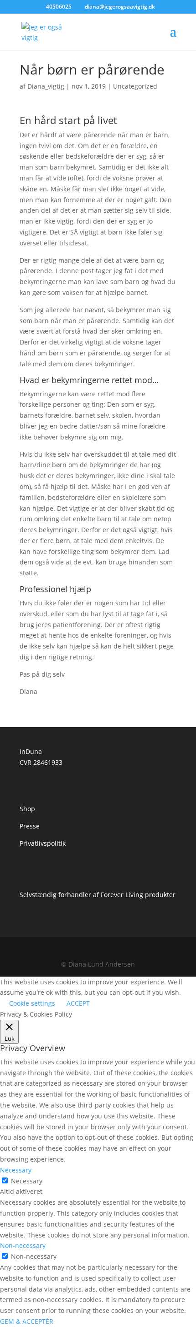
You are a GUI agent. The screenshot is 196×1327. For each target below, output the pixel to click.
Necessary (26, 1181)
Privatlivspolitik (43, 843)
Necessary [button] (15, 1170)
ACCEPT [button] (78, 1003)
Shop (27, 808)
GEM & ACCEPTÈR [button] (26, 1321)
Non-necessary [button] (23, 1245)
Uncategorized (135, 86)
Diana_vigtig (45, 86)
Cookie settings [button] (32, 1003)
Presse (30, 826)
